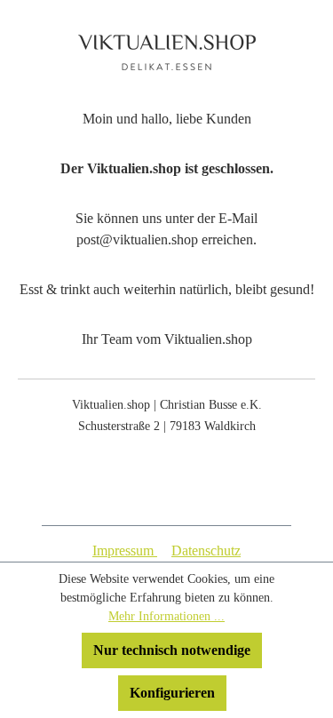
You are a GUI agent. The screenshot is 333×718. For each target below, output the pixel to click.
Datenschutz (206, 550)
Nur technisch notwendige (171, 650)
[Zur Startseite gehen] (166, 52)
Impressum (124, 550)
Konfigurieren (172, 692)
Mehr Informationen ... (166, 616)
